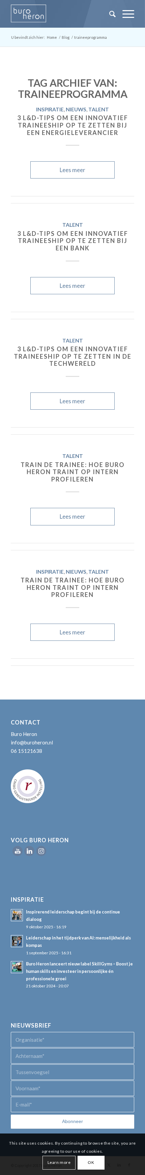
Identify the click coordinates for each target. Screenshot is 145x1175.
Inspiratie (50, 109)
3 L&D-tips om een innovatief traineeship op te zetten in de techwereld (73, 356)
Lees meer (72, 169)
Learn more (59, 1162)
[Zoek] (109, 13)
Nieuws (76, 109)
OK (91, 1162)
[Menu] (125, 13)
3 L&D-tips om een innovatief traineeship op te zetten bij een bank (72, 241)
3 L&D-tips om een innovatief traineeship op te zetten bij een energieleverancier (72, 125)
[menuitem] (109, 13)
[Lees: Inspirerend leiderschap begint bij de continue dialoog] (17, 915)
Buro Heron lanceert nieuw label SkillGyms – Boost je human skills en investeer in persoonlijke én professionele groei (79, 971)
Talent (98, 109)
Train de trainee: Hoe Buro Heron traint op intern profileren (73, 472)
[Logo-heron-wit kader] (60, 13)
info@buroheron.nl (32, 742)
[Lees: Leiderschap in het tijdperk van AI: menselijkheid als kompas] (17, 941)
